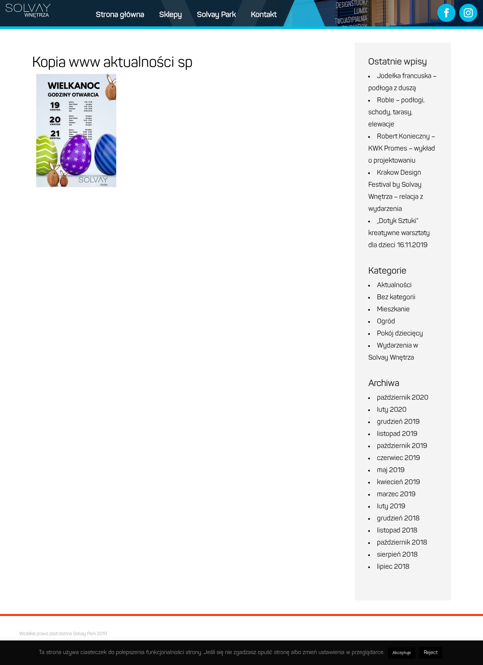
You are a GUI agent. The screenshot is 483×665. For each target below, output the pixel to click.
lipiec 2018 (393, 567)
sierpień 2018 (397, 555)
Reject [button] (431, 652)
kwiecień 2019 (398, 482)
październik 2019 (402, 446)
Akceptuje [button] (401, 653)
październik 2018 (402, 543)
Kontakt (264, 15)
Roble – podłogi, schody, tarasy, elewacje (396, 112)
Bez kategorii (396, 297)
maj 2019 (391, 470)
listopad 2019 (397, 434)
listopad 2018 (397, 531)
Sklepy (170, 15)
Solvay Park (216, 15)
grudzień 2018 (398, 519)
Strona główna (120, 15)
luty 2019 (391, 506)
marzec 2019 (396, 494)
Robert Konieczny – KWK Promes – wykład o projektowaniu (401, 149)
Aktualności (394, 285)
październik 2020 (402, 398)
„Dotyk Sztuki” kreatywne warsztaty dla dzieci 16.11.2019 (399, 233)
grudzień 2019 (398, 422)
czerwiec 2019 (398, 458)
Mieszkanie (393, 309)
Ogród (386, 322)
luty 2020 (391, 410)
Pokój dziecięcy (400, 334)
